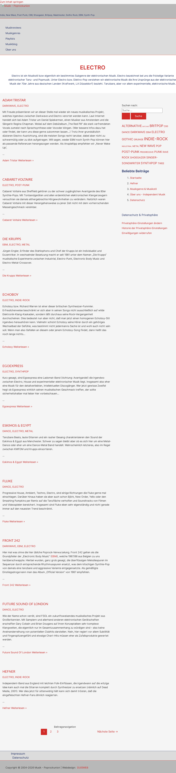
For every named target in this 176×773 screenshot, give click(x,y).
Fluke (7, 481)
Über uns (11, 49)
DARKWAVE (9, 105)
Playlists (10, 38)
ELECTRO (23, 105)
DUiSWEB (82, 767)
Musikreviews (13, 27)
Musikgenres (13, 33)
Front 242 (11, 540)
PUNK (158, 151)
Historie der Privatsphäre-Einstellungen (144, 228)
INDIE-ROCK (22, 300)
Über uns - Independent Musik (147, 194)
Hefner (8, 671)
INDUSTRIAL (127, 146)
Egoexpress (12, 366)
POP (158, 146)
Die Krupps (11, 239)
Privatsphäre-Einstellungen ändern (142, 223)
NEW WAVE (147, 146)
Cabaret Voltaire (17, 179)
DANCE (6, 431)
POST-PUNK (22, 185)
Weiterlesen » (18, 160)
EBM (5, 244)
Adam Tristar (14, 100)
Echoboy (10, 294)
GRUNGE (138, 139)
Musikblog (11, 44)
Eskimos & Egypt (16, 425)
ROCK (125, 157)
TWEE (161, 163)
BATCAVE (145, 126)
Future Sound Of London (25, 604)
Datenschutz (137, 200)
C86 (166, 126)
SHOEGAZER (138, 157)
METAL (26, 244)
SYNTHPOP (22, 371)
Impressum (18, 753)
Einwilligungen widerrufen (137, 233)
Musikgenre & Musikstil (143, 189)
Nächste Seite (107, 731)
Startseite (135, 177)
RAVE (165, 152)
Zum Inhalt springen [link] (11, 1)
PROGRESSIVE (147, 152)
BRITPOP (156, 126)
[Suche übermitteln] (126, 116)
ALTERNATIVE (132, 126)
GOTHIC (127, 139)
